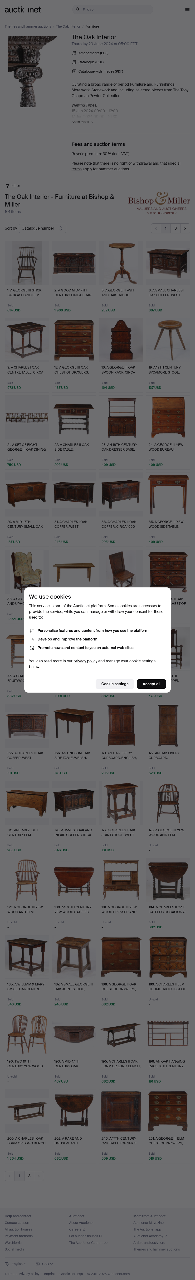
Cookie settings (114, 683)
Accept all (151, 683)
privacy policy (85, 661)
